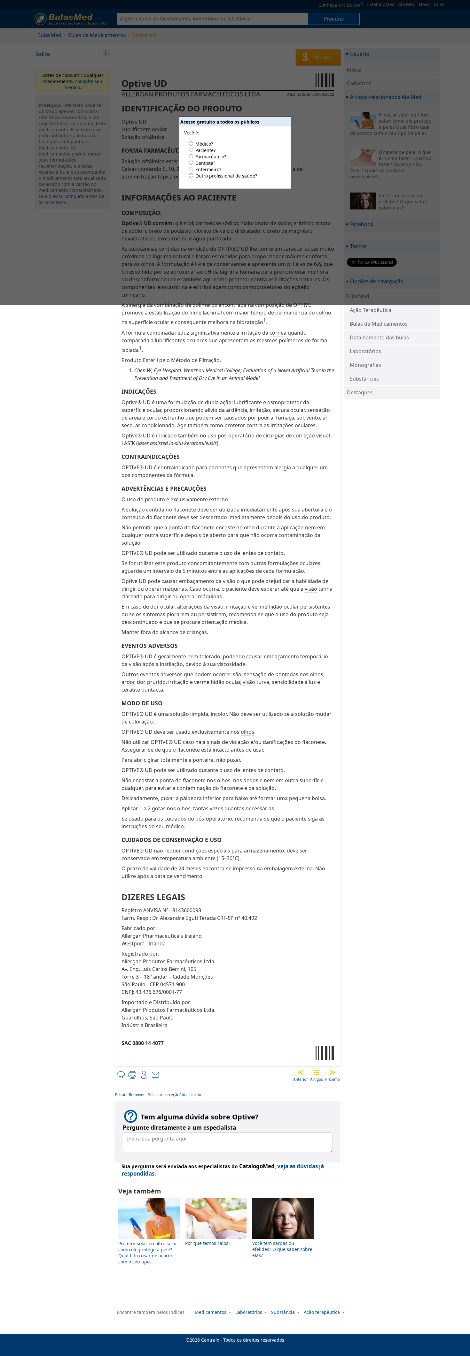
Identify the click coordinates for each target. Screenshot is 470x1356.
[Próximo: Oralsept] (332, 1072)
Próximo (332, 1079)
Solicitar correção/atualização (174, 1094)
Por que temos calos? (207, 1243)
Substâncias (364, 378)
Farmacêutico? (210, 157)
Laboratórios (365, 351)
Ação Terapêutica (370, 310)
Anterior (300, 1079)
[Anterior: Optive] (300, 1072)
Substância (283, 1312)
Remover (137, 1094)
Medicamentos (210, 1312)
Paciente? (205, 150)
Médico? (204, 144)
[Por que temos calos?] (216, 1237)
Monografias (365, 364)
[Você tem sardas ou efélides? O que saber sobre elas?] (283, 1237)
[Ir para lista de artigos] (316, 1072)
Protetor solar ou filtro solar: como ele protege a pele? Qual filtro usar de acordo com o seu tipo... (148, 1252)
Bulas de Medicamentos (379, 323)
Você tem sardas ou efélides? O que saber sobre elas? (282, 1249)
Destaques (360, 392)
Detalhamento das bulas (379, 337)
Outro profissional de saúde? (226, 176)
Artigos (316, 1079)
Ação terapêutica (322, 1312)
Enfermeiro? (208, 169)
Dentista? (205, 163)
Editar (120, 1094)
